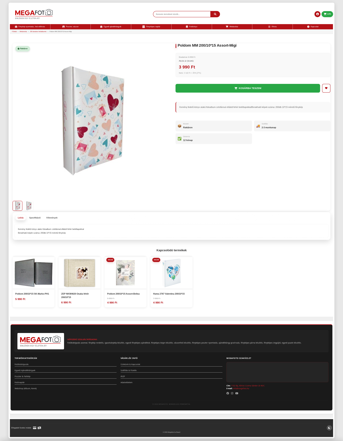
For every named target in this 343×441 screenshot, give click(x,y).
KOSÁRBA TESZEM (250, 88)
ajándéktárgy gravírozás (229, 342)
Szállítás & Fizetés (129, 370)
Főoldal (14, 31)
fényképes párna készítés (252, 342)
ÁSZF (123, 376)
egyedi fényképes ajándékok (137, 342)
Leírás (21, 218)
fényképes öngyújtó (272, 342)
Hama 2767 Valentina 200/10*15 (169, 294)
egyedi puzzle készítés (291, 342)
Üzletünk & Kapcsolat (130, 364)
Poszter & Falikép (22, 376)
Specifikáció (35, 218)
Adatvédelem (126, 382)
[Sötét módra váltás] (329, 428)
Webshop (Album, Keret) (26, 388)
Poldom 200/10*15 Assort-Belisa (123, 294)
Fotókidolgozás (22, 364)
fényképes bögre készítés (162, 342)
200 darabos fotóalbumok (38, 31)
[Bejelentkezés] (317, 14)
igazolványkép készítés (114, 342)
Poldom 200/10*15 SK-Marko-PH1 (32, 294)
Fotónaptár (20, 382)
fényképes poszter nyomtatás (205, 342)
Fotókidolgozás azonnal (77, 342)
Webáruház (23, 31)
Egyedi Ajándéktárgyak (25, 370)
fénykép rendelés (96, 342)
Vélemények (51, 218)
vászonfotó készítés (182, 342)
